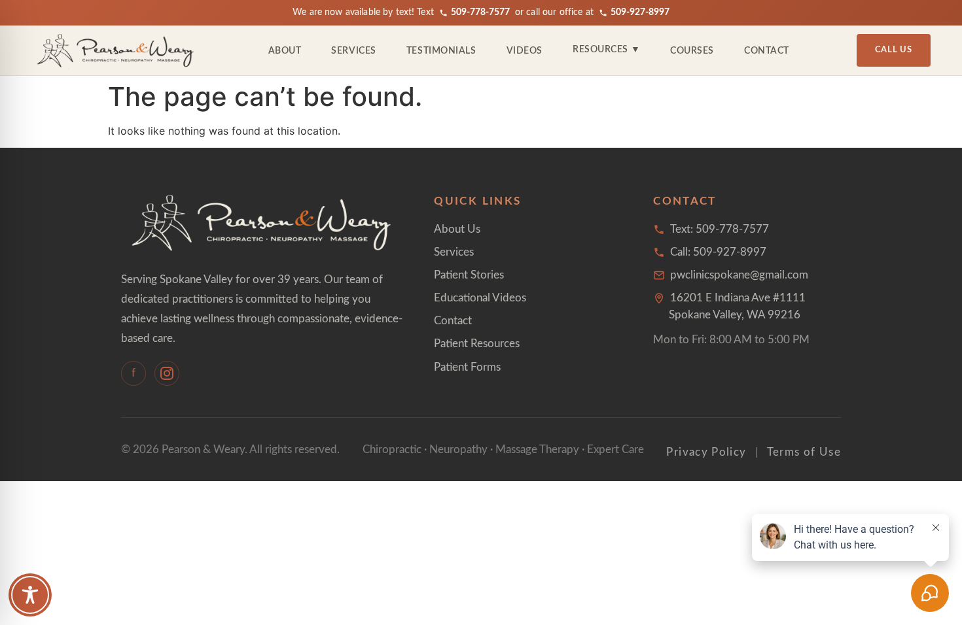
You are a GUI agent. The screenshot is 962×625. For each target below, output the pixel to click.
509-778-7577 (480, 12)
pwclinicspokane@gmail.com (739, 274)
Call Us (893, 50)
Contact (766, 51)
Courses (692, 51)
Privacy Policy (706, 452)
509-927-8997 (640, 12)
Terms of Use (804, 452)
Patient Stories (469, 274)
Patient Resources (477, 343)
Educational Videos (480, 297)
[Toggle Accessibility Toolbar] (30, 595)
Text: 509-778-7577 (719, 229)
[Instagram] (166, 373)
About (285, 51)
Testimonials (441, 51)
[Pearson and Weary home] (116, 50)
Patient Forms (467, 367)
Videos (525, 51)
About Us (457, 229)
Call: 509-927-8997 (718, 252)
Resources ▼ (606, 49)
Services (353, 51)
